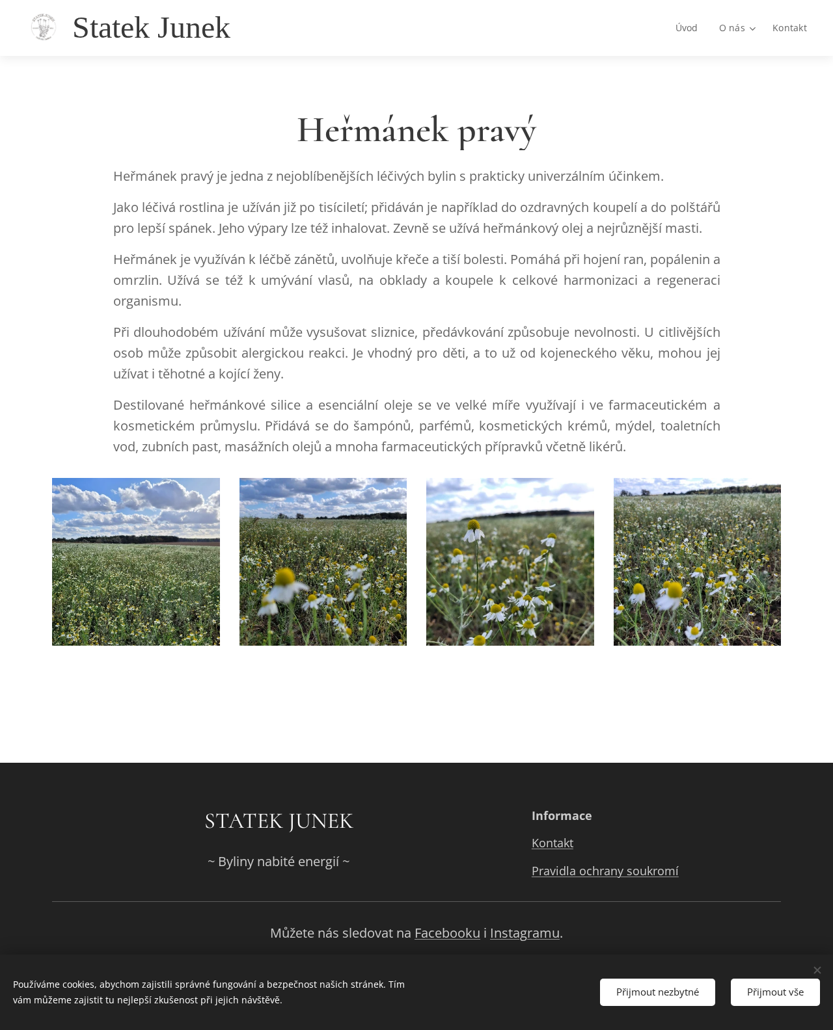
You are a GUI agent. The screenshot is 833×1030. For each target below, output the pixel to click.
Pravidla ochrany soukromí (605, 870)
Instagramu (525, 933)
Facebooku (447, 933)
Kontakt (552, 843)
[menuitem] (690, 28)
